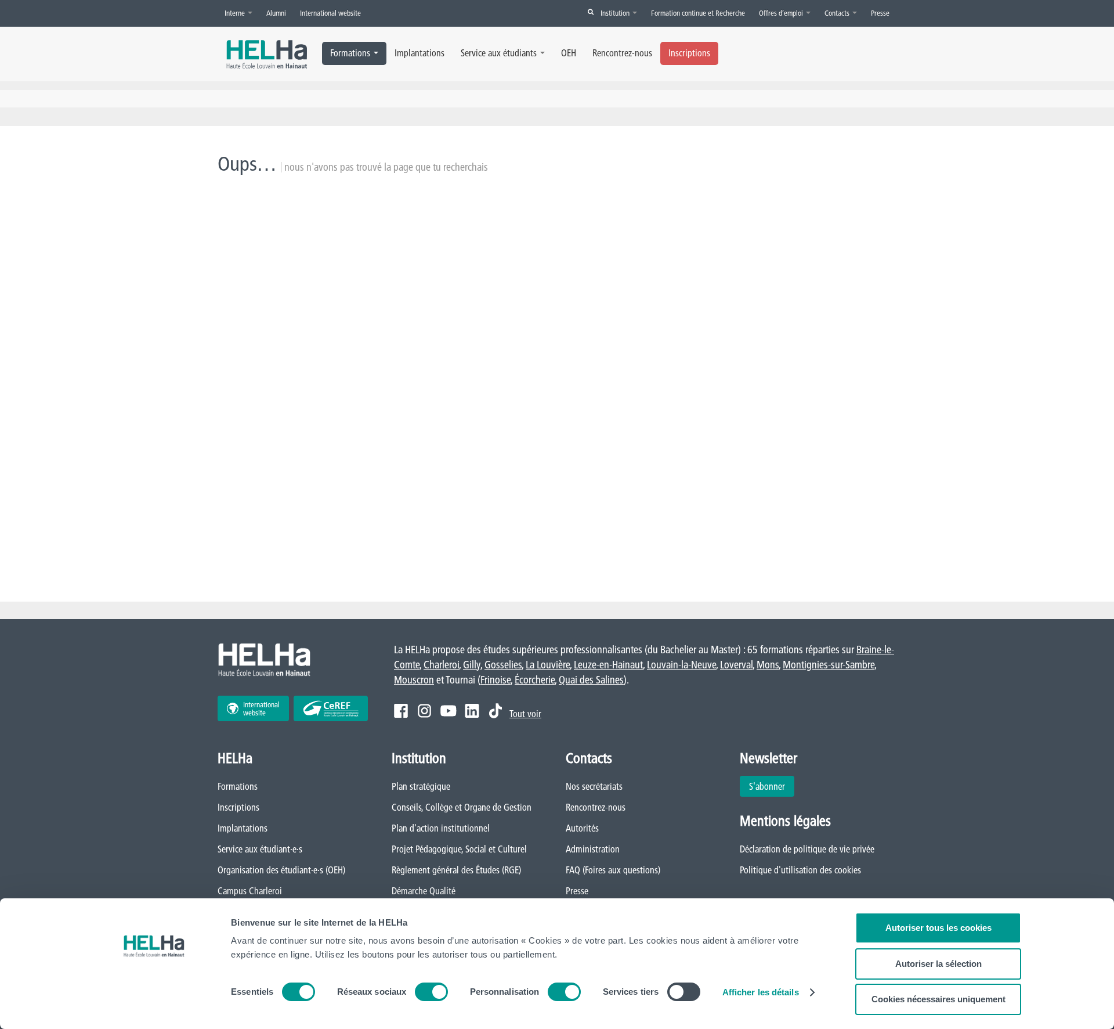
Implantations (419, 53)
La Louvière (548, 664)
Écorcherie (535, 679)
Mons (768, 664)
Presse (880, 12)
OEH (568, 53)
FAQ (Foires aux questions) (613, 870)
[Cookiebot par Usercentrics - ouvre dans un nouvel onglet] (154, 1006)
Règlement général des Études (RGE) (456, 870)
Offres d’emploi (782, 12)
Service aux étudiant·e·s (260, 849)
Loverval (736, 664)
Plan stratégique (421, 786)
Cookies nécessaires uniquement (938, 999)
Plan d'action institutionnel (441, 828)
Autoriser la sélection (938, 964)
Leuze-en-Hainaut (608, 664)
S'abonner (767, 786)
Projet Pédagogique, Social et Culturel (459, 849)
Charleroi (441, 664)
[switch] (431, 992)
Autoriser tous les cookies (938, 928)
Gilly (471, 664)
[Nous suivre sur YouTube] (448, 711)
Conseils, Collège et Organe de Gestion (461, 807)
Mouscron (414, 679)
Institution (616, 12)
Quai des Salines (591, 679)
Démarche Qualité (423, 891)
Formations (350, 53)
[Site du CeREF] (331, 708)
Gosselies (503, 664)
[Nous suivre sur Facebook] (401, 711)
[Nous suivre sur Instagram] (424, 711)
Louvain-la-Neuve (681, 664)
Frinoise (495, 679)
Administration (593, 849)
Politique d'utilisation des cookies (800, 870)
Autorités (582, 828)
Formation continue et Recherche (698, 12)
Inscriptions (689, 53)
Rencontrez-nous (622, 53)
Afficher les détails (760, 992)
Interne (236, 12)
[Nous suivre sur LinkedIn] (472, 711)
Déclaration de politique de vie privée (807, 849)
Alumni (276, 12)
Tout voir (525, 713)
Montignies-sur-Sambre (828, 664)
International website (330, 12)
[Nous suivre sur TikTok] (495, 711)
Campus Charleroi (250, 891)
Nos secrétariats (594, 786)
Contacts (837, 12)
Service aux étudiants (499, 53)
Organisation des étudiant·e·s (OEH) (281, 870)
